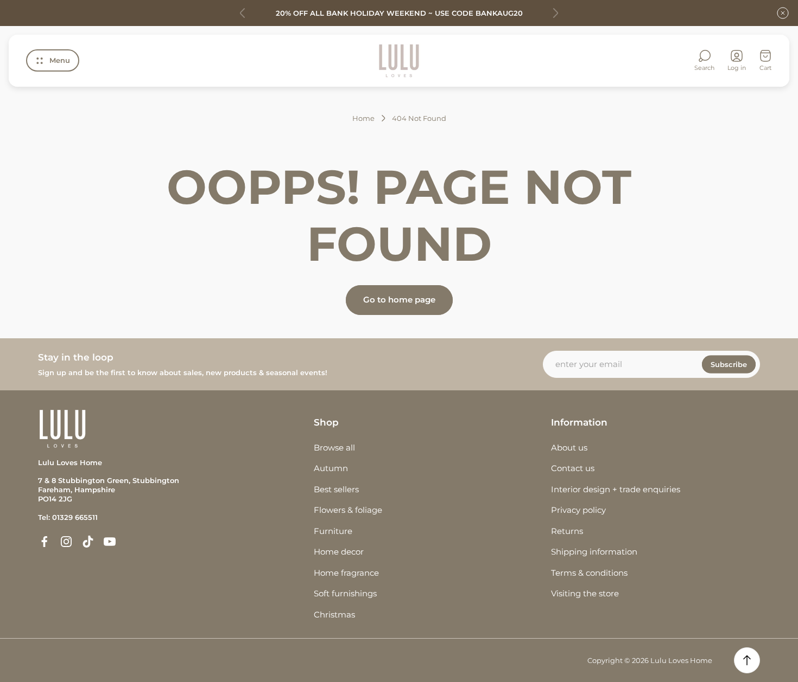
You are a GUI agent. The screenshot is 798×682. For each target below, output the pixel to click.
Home (363, 118)
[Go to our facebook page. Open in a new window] (44, 541)
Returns (567, 531)
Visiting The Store (585, 593)
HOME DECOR (339, 551)
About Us (569, 447)
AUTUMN (331, 468)
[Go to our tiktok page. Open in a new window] (87, 541)
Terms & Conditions (589, 573)
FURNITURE (333, 531)
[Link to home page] (62, 428)
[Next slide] (555, 13)
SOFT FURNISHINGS (345, 593)
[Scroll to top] (747, 660)
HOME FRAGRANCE (346, 573)
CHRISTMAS (334, 614)
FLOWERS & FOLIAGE (348, 510)
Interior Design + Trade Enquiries (615, 489)
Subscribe (729, 364)
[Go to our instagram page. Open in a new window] (66, 541)
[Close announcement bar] (782, 13)
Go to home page (399, 299)
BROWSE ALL (334, 447)
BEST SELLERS (336, 489)
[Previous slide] (242, 13)
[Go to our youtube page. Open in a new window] (109, 541)
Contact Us (572, 468)
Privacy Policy (578, 510)
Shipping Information (594, 551)
